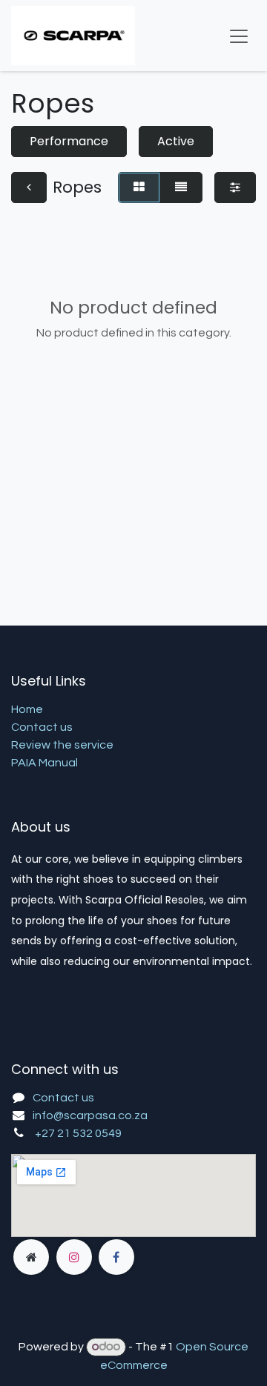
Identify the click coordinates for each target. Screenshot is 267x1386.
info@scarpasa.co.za (90, 1115)
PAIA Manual (44, 763)
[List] (180, 187)
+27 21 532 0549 (78, 1133)
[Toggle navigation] (239, 35)
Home (27, 709)
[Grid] (139, 187)
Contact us (42, 727)
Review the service (62, 745)
